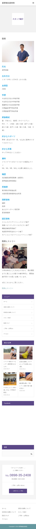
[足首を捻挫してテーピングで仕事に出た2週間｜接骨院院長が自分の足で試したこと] (25, 352)
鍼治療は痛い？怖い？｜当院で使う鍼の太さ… (25, 385)
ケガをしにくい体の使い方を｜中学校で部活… (10, 390)
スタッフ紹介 (7, 317)
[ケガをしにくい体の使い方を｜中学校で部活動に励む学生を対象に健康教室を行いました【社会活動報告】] (10, 378)
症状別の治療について (10, 312)
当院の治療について (9, 307)
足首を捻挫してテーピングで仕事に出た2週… (25, 364)
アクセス (6, 334)
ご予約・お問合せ (8, 328)
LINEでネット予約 (18, 491)
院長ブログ (7, 323)
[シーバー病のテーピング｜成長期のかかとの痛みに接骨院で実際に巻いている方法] (10, 352)
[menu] (33, 3)
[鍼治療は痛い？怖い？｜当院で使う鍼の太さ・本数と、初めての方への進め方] (25, 376)
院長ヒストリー (7, 288)
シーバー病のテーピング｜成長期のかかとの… (10, 364)
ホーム (5, 301)
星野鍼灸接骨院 (8, 3)
